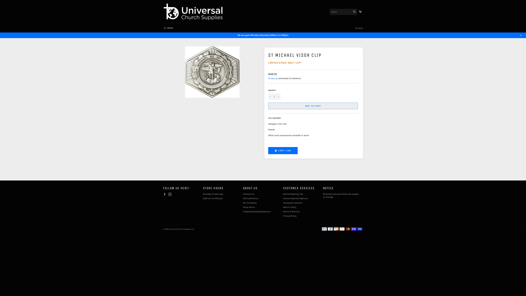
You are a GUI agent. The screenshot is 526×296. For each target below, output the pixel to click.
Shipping (272, 78)
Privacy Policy (289, 216)
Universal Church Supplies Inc (181, 229)
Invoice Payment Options (295, 198)
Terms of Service (291, 211)
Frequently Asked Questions (257, 211)
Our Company (250, 202)
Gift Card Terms (250, 198)
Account (359, 28)
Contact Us (248, 194)
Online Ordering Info (293, 194)
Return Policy (289, 207)
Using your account (292, 202)
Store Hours (249, 207)
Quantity (272, 90)
